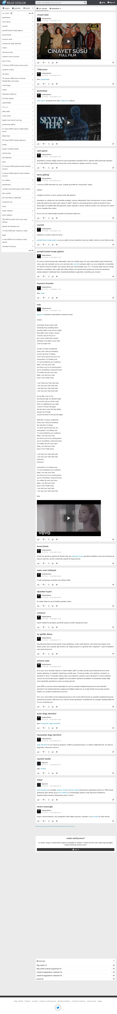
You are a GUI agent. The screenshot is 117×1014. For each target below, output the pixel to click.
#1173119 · (51, 719)
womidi (40, 225)
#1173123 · (51, 597)
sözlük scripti (38, 826)
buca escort (61, 829)
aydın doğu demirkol (46, 713)
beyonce (40, 314)
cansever (41, 613)
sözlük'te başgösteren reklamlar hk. (75, 972)
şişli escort (57, 832)
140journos (42, 69)
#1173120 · (51, 666)
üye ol (112, 2)
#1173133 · (51, 75)
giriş (103, 2)
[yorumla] (57, 62)
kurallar (35, 1001)
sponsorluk (91, 1001)
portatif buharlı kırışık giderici (47, 240)
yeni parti (95, 816)
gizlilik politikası (64, 1001)
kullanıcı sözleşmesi (48, 1001)
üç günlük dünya (44, 634)
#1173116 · (51, 786)
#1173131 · (51, 157)
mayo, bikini (67, 826)
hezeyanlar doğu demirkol (50, 723)
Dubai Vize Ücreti (52, 826)
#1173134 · (51, 21)
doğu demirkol (42, 745)
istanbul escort (46, 832)
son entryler (42, 8)
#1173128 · (51, 257)
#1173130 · (51, 180)
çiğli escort (81, 829)
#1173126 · (51, 310)
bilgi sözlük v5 (75, 965)
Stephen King (61, 790)
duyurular (41, 961)
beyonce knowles (45, 283)
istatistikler (55, 8)
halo (42, 293)
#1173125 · (51, 552)
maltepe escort (50, 829)
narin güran (41, 101)
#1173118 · (51, 741)
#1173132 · (51, 97)
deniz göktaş (43, 174)
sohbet (63, 826)
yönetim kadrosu (79, 1001)
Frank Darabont (42, 790)
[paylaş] (49, 63)
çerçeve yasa (43, 660)
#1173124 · (51, 576)
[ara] (84, 2)
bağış (99, 1001)
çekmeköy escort (92, 829)
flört (56, 826)
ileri (30, 13)
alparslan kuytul (77, 556)
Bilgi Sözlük (16, 2)
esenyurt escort (67, 832)
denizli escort (71, 829)
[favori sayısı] (52, 63)
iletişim (28, 1001)
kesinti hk (75, 979)
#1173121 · (51, 640)
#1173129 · (51, 231)
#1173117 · (51, 765)
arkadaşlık (60, 826)
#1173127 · (51, 289)
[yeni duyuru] (114, 961)
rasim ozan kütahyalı (46, 570)
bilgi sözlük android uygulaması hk (75, 969)
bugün (6, 8)
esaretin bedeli (44, 759)
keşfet (27, 8)
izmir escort (39, 829)
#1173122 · (51, 619)
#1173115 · (51, 812)
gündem (17, 8)
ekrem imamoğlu (45, 806)
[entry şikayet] (113, 63)
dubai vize (47, 826)
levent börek (43, 546)
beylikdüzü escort (80, 832)
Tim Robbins (63, 793)
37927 (43, 769)
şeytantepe (45, 79)
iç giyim (42, 826)
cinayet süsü (43, 15)
